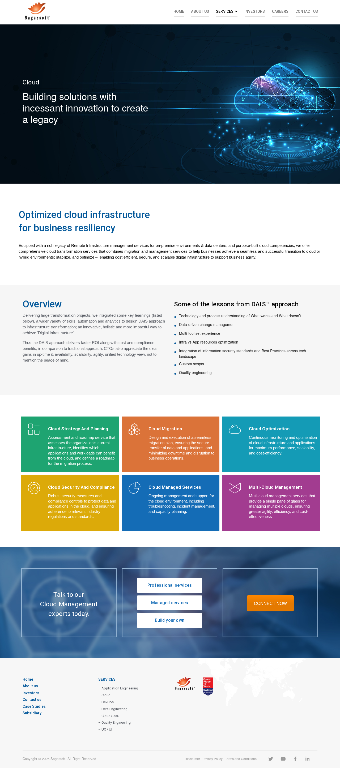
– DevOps (106, 702)
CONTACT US (306, 11)
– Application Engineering (118, 688)
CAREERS (280, 11)
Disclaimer (192, 758)
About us (30, 686)
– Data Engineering (113, 709)
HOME (178, 11)
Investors (31, 693)
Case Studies (34, 706)
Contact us (32, 699)
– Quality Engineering (114, 722)
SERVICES (225, 11)
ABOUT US (200, 11)
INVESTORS (254, 11)
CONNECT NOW (270, 603)
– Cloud (104, 695)
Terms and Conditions (241, 758)
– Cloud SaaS (108, 716)
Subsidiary (32, 713)
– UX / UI (105, 729)
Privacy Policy (212, 758)
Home (28, 679)
